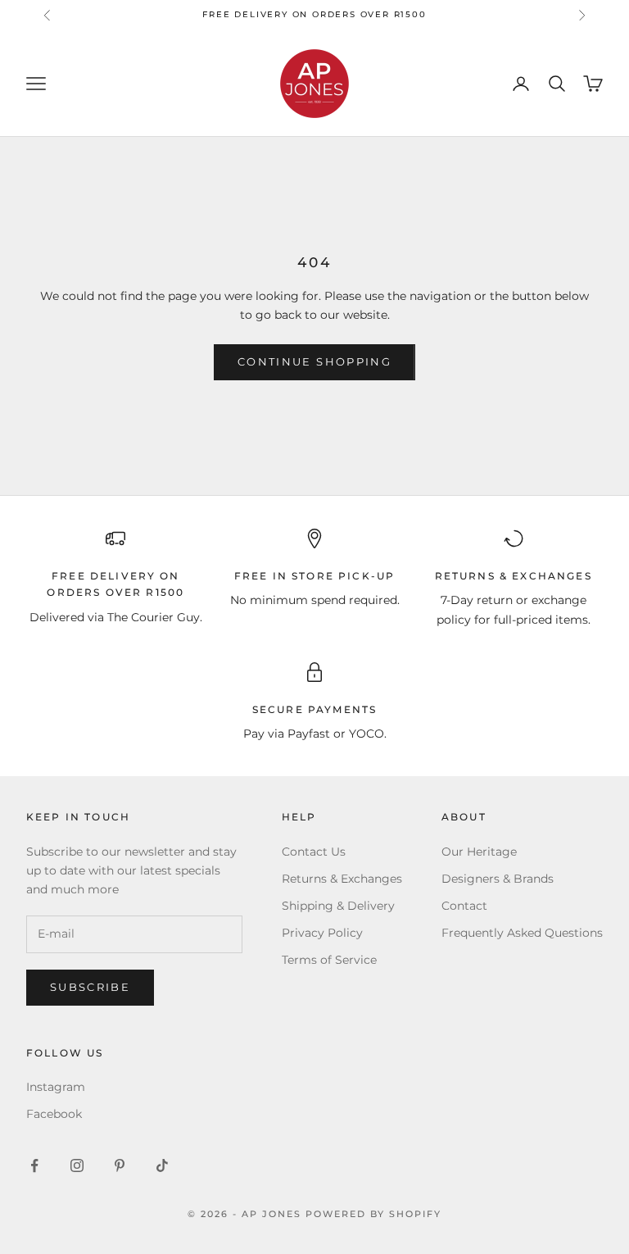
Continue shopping (314, 361)
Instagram (55, 1086)
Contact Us (314, 851)
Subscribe (90, 986)
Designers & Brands (497, 878)
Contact (464, 905)
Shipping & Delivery (338, 905)
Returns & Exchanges (342, 878)
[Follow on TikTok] (162, 1165)
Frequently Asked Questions (522, 932)
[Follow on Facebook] (34, 1165)
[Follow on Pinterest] (119, 1165)
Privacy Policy (322, 932)
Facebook (54, 1113)
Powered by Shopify (373, 1214)
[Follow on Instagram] (77, 1165)
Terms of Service (329, 959)
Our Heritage (479, 851)
